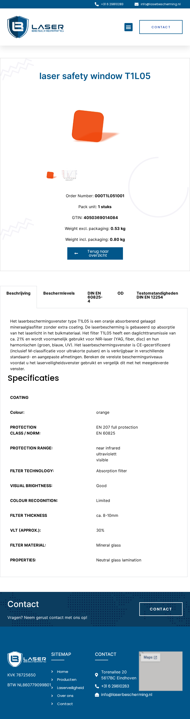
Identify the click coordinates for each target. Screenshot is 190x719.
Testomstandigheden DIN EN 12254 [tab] (157, 295)
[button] (128, 27)
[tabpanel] (94, 442)
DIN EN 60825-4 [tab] (95, 297)
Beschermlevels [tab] (59, 293)
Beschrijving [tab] (18, 293)
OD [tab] (121, 293)
